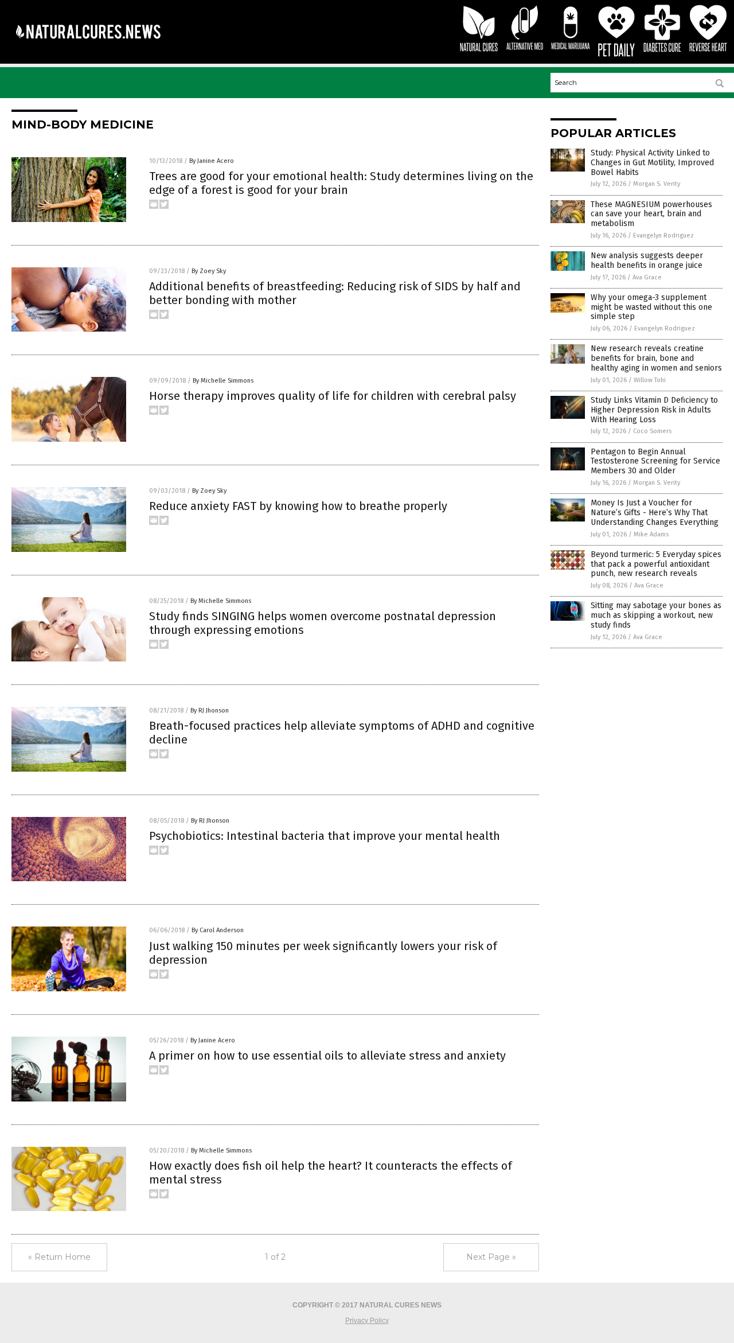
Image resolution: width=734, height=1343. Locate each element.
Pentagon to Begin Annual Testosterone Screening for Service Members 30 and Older (655, 461)
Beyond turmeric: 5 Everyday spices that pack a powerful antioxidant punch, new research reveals (656, 564)
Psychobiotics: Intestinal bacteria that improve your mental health (324, 836)
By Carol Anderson (218, 930)
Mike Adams (651, 534)
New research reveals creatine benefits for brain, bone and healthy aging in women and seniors (656, 358)
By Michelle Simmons (223, 380)
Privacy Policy (367, 1321)
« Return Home (59, 1257)
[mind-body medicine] (88, 46)
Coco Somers (652, 431)
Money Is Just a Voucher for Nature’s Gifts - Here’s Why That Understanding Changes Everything (655, 512)
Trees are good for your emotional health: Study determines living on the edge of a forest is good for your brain (341, 183)
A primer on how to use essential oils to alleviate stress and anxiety (327, 1055)
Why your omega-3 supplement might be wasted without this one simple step (651, 307)
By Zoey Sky (209, 271)
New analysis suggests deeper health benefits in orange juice (647, 260)
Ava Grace (647, 277)
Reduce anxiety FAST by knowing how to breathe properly (298, 506)
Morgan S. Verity (656, 184)
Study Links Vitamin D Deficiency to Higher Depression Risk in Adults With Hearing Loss (654, 410)
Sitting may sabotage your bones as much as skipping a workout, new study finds (656, 615)
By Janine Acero (211, 161)
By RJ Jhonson (209, 710)
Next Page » (491, 1257)
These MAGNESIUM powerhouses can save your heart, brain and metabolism (651, 214)
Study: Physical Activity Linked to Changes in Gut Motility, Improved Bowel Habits (652, 162)
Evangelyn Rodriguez (663, 235)
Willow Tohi (650, 380)
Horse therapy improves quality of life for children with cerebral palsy (332, 396)
